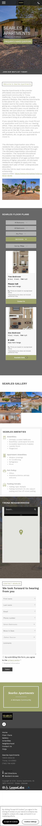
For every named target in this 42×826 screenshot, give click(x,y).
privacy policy (14, 660)
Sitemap (24, 783)
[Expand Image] (5, 397)
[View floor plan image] (21, 262)
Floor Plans (7, 735)
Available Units (20, 357)
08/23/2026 (19, 239)
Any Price (19, 234)
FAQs (4, 749)
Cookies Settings (30, 822)
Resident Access (11, 776)
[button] (21, 532)
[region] (21, 816)
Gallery (5, 738)
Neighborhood (8, 743)
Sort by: (19, 246)
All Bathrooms (19, 228)
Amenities (6, 741)
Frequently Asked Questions (17, 41)
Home (4, 732)
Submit (7, 669)
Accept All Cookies (11, 822)
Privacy (17, 783)
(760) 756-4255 (38, 2)
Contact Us (21, 301)
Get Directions (11, 773)
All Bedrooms (19, 222)
